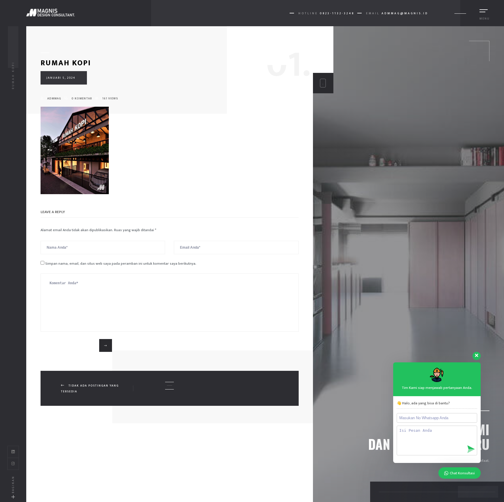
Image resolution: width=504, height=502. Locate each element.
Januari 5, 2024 (60, 78)
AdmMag (53, 98)
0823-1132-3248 (337, 13)
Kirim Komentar (70, 345)
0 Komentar (81, 98)
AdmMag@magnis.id (405, 13)
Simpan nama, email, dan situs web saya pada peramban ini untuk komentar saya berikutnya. (120, 263)
